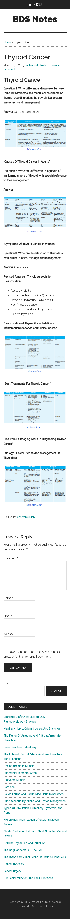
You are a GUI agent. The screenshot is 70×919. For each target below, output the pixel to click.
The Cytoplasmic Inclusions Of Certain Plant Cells (35, 857)
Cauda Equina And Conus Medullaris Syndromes (34, 794)
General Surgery (26, 517)
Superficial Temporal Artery (21, 773)
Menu (38, 4)
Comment (11, 558)
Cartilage (9, 787)
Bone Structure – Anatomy (20, 747)
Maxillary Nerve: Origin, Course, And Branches (32, 728)
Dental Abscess (14, 864)
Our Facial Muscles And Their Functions (28, 878)
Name (8, 598)
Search (8, 683)
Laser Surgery (12, 871)
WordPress (37, 906)
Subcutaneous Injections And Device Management (35, 801)
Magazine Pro (40, 901)
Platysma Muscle (14, 780)
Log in (50, 906)
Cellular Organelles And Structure (24, 843)
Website (9, 634)
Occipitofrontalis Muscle (19, 766)
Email (8, 616)
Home (7, 42)
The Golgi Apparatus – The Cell (23, 850)
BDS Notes (35, 19)
